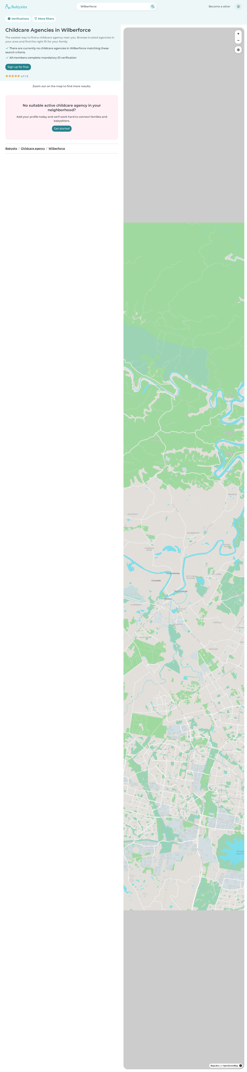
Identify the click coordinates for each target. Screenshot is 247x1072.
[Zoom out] (238, 40)
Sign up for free (18, 67)
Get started (62, 128)
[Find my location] (238, 49)
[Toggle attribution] (241, 1066)
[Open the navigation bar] (238, 6)
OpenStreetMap (230, 1065)
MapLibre (215, 1065)
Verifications (20, 18)
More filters (45, 18)
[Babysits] (16, 6)
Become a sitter (219, 6)
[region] (184, 548)
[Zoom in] (238, 33)
